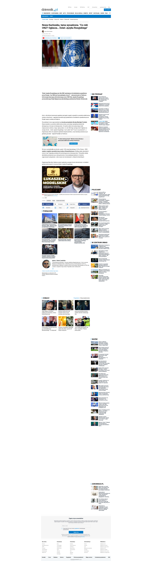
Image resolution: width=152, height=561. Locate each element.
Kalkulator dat (103, 543)
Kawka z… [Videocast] (64, 19)
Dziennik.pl (59, 541)
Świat (51, 16)
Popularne (76, 298)
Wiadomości (45, 16)
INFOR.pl (69, 7)
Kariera (61, 557)
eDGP (43, 546)
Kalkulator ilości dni (103, 545)
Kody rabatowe (73, 545)
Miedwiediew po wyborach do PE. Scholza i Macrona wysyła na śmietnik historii (50, 274)
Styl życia (86, 552)
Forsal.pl (43, 548)
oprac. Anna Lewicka (48, 31)
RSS (109, 557)
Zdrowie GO (56, 19)
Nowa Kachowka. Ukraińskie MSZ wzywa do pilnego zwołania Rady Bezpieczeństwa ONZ (81, 241)
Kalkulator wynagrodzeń (104, 552)
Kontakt (43, 557)
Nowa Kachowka (60, 200)
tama (53, 200)
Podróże (58, 552)
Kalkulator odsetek (103, 549)
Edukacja (71, 546)
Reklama (55, 557)
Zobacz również (73, 143)
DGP (88, 7)
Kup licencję (55, 195)
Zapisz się (76, 532)
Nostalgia (51, 19)
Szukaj (108, 9)
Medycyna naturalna (88, 548)
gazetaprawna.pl (103, 7)
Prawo (85, 543)
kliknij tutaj (83, 536)
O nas (49, 557)
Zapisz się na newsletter (65, 38)
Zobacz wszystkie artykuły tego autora (50, 271)
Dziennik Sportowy (74, 19)
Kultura (71, 553)
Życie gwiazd (72, 549)
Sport (58, 549)
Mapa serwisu (89, 557)
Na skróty (44, 541)
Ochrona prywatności (78, 557)
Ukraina (49, 200)
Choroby (85, 549)
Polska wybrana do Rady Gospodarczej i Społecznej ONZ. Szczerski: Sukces (81, 225)
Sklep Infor (44, 552)
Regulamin (68, 557)
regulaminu (77, 528)
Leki (85, 546)
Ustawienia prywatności (100, 557)
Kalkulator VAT (103, 548)
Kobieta (71, 543)
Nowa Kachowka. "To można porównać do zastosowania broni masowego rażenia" (49, 240)
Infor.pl (43, 543)
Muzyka (71, 552)
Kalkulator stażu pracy (104, 546)
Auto (58, 543)
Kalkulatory (102, 541)
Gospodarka (59, 546)
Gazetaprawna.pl (45, 545)
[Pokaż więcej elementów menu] (110, 13)
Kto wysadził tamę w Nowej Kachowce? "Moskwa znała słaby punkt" (65, 225)
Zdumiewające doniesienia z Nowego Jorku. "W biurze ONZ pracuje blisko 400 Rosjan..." (49, 225)
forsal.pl (75, 7)
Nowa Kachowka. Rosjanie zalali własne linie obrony (64, 240)
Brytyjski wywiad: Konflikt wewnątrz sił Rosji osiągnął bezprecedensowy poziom (48, 256)
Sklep (109, 7)
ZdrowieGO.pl (94, 7)
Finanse (85, 545)
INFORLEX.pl (82, 7)
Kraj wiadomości (85, 298)
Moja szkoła (72, 548)
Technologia (59, 545)
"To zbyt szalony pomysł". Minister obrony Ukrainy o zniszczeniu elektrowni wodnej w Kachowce (70, 139)
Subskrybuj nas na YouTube (50, 38)
